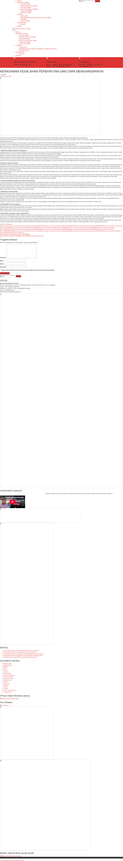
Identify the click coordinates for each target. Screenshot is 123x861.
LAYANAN (19, 14)
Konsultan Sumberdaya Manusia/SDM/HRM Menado (87, 229)
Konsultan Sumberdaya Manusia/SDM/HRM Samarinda (63, 231)
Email (2, 264)
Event (4, 668)
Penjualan (6, 685)
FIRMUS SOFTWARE (26, 11)
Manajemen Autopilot (9, 675)
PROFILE (23, 24)
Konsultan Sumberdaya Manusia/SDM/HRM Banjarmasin (94, 226)
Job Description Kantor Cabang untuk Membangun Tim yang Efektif (21, 650)
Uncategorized (7, 692)
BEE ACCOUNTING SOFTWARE (29, 9)
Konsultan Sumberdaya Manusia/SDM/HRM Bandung (64, 226)
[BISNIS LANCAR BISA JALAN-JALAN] (10, 856)
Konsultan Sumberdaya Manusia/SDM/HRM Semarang (93, 231)
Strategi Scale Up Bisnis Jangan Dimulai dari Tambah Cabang (19, 652)
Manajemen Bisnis (8, 677)
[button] (12, 860)
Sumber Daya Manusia (6, 224)
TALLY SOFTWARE (25, 7)
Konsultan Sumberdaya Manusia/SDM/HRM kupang (88, 227)
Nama (2, 260)
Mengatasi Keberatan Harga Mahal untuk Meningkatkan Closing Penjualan (23, 655)
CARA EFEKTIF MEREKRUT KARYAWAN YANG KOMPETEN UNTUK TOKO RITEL (22, 236)
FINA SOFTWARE (25, 4)
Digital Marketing (7, 665)
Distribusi (5, 667)
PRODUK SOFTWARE (23, 2)
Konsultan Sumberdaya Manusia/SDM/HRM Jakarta (30, 227)
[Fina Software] (4, 705)
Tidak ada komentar (6, 76)
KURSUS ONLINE (25, 21)
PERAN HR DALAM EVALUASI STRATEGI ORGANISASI (15, 234)
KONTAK (19, 26)
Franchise (6, 672)
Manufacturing (7, 680)
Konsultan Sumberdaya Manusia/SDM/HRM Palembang (33, 231)
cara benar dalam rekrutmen (11, 226)
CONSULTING (24, 16)
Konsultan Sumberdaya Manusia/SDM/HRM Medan (58, 229)
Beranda (19, 1)
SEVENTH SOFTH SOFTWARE (28, 6)
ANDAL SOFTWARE (25, 12)
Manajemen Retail (8, 678)
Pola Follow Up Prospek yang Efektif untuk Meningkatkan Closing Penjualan (23, 654)
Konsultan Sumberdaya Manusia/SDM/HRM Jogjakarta (59, 227)
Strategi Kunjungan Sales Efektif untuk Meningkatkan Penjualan (20, 657)
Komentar (3, 257)
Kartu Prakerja (7, 673)
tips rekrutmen (20, 232)
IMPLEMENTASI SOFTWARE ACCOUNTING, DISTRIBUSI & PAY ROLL (38, 49)
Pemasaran (6, 683)
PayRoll (5, 682)
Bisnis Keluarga (7, 663)
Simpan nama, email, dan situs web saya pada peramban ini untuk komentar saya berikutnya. (28, 270)
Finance (5, 670)
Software (5, 688)
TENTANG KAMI (21, 22)
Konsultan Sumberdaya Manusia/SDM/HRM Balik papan (34, 226)
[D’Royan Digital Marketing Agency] (9, 698)
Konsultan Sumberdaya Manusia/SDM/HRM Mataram (30, 229)
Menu (14, 30)
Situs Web (3, 267)
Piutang (5, 687)
